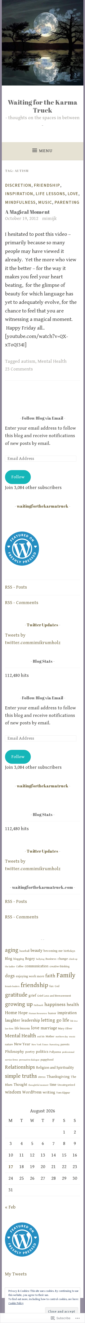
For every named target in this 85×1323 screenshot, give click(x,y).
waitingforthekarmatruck (42, 506)
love (73, 193)
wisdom (13, 1092)
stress (42, 1077)
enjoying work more (30, 976)
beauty (36, 950)
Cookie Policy (16, 1303)
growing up (19, 1004)
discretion (18, 185)
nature (9, 1044)
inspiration (19, 193)
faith (50, 976)
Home (11, 1013)
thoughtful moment (38, 1085)
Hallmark (38, 1005)
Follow (17, 477)
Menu (46, 151)
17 (10, 1166)
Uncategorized (66, 1085)
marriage (49, 1028)
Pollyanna (55, 1052)
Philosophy (14, 1051)
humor (52, 1013)
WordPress (31, 1092)
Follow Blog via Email (42, 418)
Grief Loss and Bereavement (54, 996)
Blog (8, 959)
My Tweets (16, 1274)
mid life (41, 1036)
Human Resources (38, 1013)
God (57, 986)
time (53, 1085)
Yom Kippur (63, 1092)
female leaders (12, 986)
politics (42, 1051)
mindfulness (20, 202)
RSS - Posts (16, 587)
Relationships (20, 1067)
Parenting (54, 1044)
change (63, 959)
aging (11, 950)
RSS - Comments (21, 602)
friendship (47, 185)
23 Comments (19, 369)
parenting (67, 202)
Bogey (30, 959)
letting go (51, 1020)
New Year (22, 1044)
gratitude (16, 995)
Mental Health (52, 361)
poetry (30, 1052)
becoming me (53, 951)
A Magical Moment (27, 211)
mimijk (49, 218)
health (73, 1004)
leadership (30, 1020)
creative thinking (59, 966)
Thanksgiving (58, 1076)
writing (49, 1092)
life (66, 1020)
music (45, 202)
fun (51, 986)
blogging (18, 959)
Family (65, 975)
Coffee (20, 966)
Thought (20, 1085)
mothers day (62, 1036)
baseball (24, 951)
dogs (10, 976)
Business (51, 959)
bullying (40, 959)
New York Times (40, 1044)
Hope (23, 1013)
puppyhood (47, 1059)
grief (32, 995)
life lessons (50, 193)
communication (36, 966)
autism (28, 361)
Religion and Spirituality (55, 1068)
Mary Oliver (65, 1028)
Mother (50, 1036)
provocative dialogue (29, 1059)
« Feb (10, 1207)
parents (65, 1044)
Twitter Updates (42, 624)
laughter (12, 1020)
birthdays (69, 951)
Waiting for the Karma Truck (43, 106)
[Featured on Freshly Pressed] (22, 564)
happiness (55, 1004)
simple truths (21, 1076)
